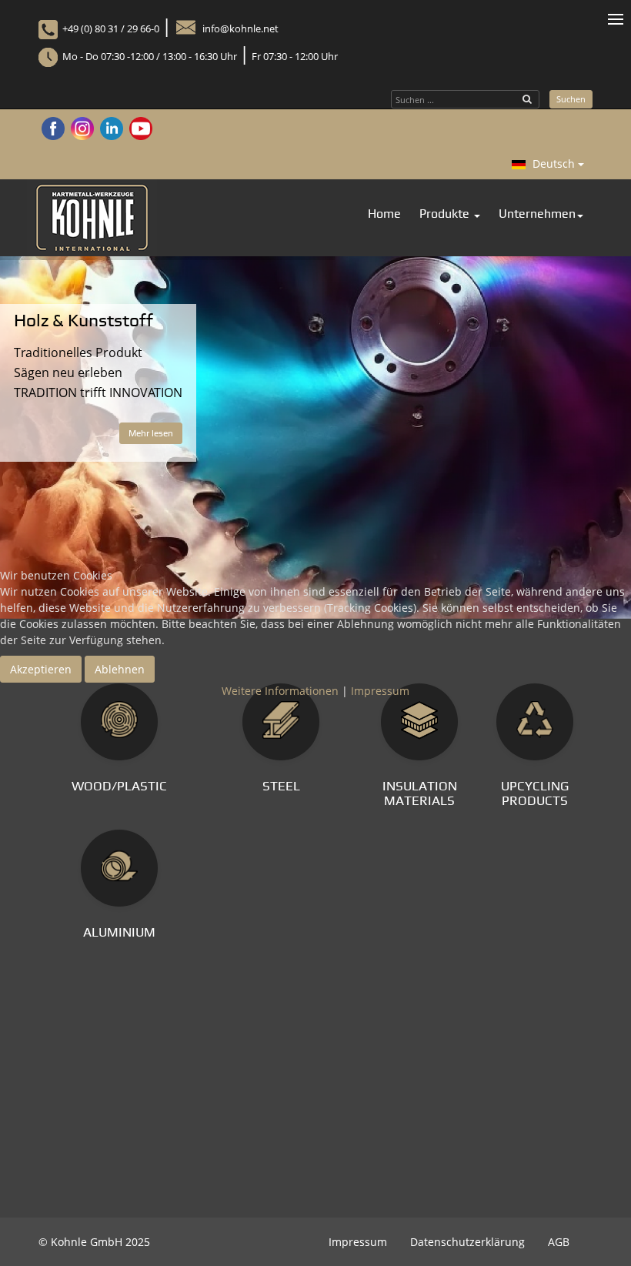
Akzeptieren (41, 669)
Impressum (380, 690)
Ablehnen (120, 669)
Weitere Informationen (280, 690)
